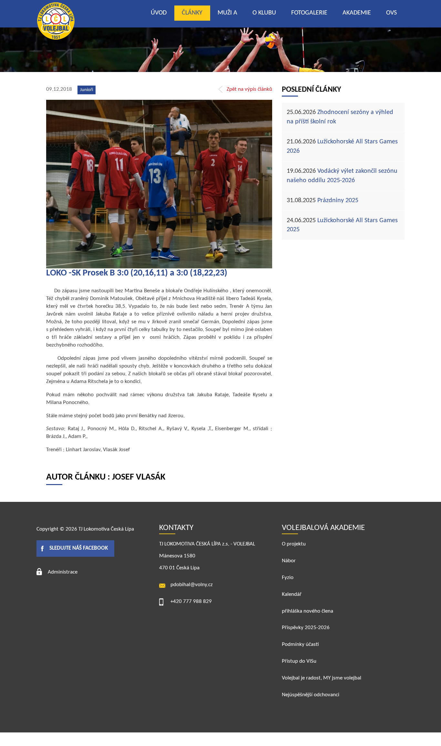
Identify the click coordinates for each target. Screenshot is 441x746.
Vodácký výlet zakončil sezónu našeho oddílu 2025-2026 (342, 176)
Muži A (227, 13)
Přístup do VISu (299, 661)
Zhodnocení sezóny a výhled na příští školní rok (340, 117)
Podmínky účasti (300, 644)
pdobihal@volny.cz (191, 584)
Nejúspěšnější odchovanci (310, 695)
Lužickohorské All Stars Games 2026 (342, 146)
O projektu (294, 544)
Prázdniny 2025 (322, 200)
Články (192, 13)
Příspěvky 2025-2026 (306, 627)
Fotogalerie (309, 13)
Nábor (289, 561)
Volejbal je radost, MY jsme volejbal (321, 678)
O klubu (264, 13)
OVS (391, 13)
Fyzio (287, 577)
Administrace (62, 572)
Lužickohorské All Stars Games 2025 (342, 225)
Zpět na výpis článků (249, 89)
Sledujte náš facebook (78, 548)
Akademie (357, 13)
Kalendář (292, 594)
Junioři (86, 90)
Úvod (159, 13)
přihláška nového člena (307, 611)
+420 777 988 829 (191, 601)
